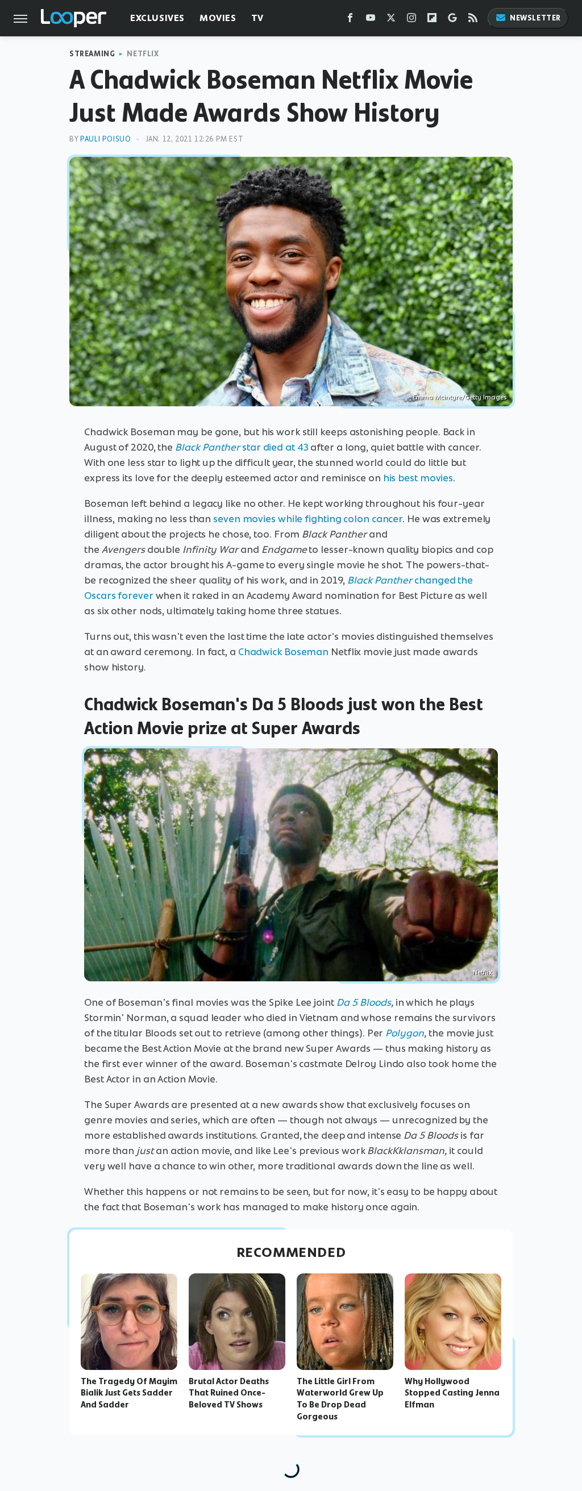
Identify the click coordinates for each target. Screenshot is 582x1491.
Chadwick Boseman (283, 652)
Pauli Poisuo (105, 139)
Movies (217, 18)
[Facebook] (350, 20)
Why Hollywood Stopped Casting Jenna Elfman (452, 1393)
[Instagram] (411, 20)
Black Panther (208, 447)
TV (257, 18)
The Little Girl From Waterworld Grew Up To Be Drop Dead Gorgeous (340, 1399)
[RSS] (473, 20)
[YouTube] (370, 20)
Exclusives (157, 18)
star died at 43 (275, 447)
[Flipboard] (432, 20)
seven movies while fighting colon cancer (307, 519)
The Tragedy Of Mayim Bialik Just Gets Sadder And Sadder (129, 1393)
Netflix (143, 53)
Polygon (404, 1033)
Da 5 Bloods (363, 1002)
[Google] (452, 20)
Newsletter (535, 18)
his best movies (418, 478)
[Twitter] (391, 20)
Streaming (92, 53)
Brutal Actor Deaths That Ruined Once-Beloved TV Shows (229, 1393)
